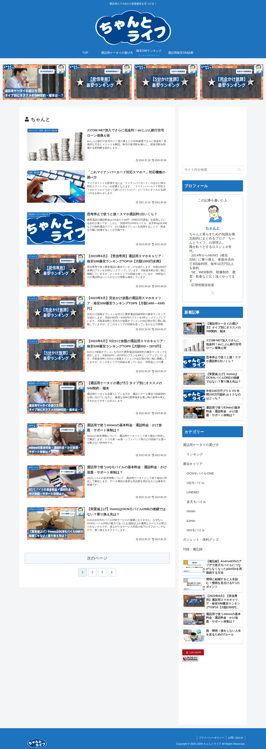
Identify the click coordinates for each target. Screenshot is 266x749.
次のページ (97, 558)
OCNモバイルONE (200, 473)
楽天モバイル (196, 502)
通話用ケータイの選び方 (201, 445)
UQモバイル (195, 483)
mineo (191, 511)
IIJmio (191, 521)
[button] (239, 170)
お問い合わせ (235, 737)
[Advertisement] (212, 135)
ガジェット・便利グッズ (201, 539)
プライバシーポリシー (211, 737)
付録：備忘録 (192, 549)
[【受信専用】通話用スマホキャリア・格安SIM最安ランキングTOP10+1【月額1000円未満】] (100, 82)
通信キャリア (192, 464)
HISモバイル (196, 530)
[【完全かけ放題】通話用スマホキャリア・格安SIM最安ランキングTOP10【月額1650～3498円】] (231, 82)
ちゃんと (212, 228)
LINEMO (193, 492)
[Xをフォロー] (212, 292)
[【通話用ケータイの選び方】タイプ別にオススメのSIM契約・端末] (34, 82)
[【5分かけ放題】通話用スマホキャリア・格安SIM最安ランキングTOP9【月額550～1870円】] (165, 82)
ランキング (195, 454)
